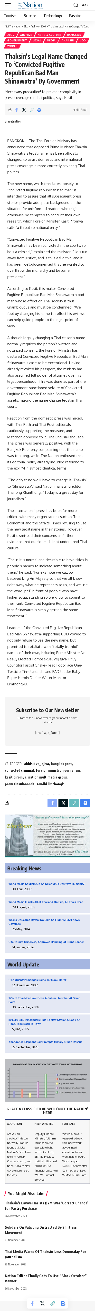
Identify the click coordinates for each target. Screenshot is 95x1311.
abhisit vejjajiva (36, 764)
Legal (37, 40)
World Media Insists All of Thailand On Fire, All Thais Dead (46, 902)
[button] (9, 5)
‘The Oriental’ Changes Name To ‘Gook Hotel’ (37, 979)
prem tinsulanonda (20, 784)
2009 (11, 34)
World (12, 46)
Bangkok (74, 34)
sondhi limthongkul (51, 784)
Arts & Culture (50, 34)
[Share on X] (24, 110)
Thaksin (67, 40)
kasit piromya (15, 777)
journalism (71, 770)
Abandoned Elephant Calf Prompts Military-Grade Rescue (45, 1041)
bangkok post (61, 764)
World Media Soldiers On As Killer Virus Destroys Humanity (46, 883)
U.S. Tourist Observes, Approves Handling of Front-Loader (46, 941)
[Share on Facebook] (16, 110)
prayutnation (13, 121)
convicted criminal (19, 770)
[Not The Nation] (29, 5)
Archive (26, 34)
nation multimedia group (47, 777)
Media (51, 40)
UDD (83, 40)
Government (17, 40)
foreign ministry (48, 770)
